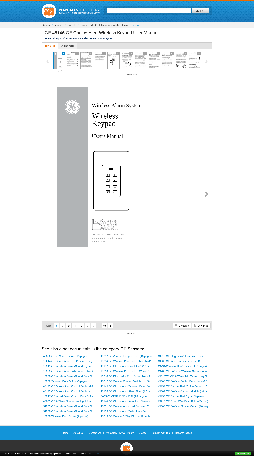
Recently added (183, 432)
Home (65, 432)
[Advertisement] (127, 80)
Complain (183, 325)
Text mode (50, 45)
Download (202, 325)
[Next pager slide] (206, 61)
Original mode (67, 45)
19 (104, 325)
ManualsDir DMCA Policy (120, 432)
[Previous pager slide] (47, 61)
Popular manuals (161, 432)
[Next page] (206, 194)
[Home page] (49, 11)
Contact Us (95, 432)
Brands (143, 432)
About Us (78, 432)
